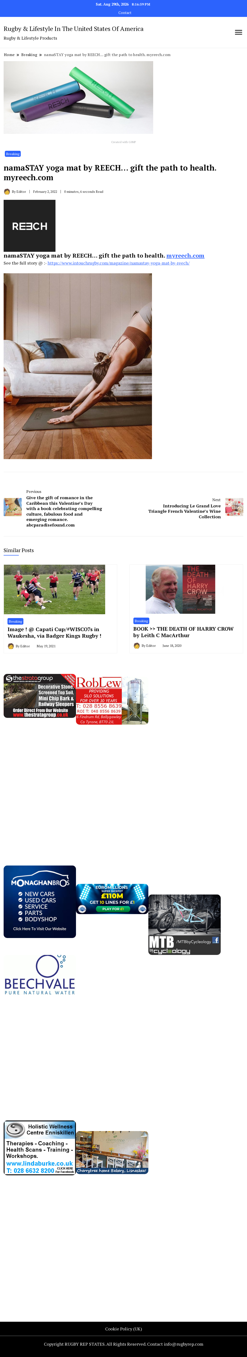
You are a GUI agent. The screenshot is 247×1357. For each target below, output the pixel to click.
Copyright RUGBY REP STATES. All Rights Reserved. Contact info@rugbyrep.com (123, 1344)
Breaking (13, 154)
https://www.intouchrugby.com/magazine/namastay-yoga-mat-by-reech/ (119, 263)
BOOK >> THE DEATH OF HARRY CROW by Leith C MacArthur (183, 632)
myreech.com (185, 255)
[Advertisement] (184, 772)
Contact (124, 12)
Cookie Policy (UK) (123, 1329)
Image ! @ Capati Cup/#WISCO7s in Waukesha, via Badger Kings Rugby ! (54, 632)
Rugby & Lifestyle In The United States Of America (74, 28)
